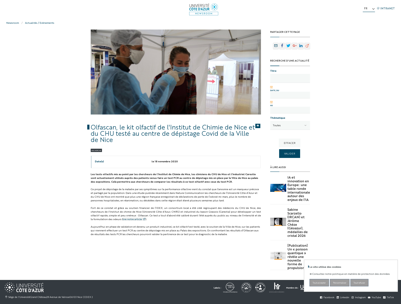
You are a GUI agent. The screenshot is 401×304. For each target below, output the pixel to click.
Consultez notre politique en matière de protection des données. (351, 273)
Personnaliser (339, 282)
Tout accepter (319, 282)
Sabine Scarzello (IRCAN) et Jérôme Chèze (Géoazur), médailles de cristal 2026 (297, 222)
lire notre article (132, 219)
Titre (273, 70)
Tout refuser (359, 282)
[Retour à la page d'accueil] (203, 9)
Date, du (274, 90)
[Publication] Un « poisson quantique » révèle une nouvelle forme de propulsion (297, 256)
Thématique (277, 117)
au (271, 105)
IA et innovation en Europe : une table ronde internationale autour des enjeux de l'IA (298, 188)
